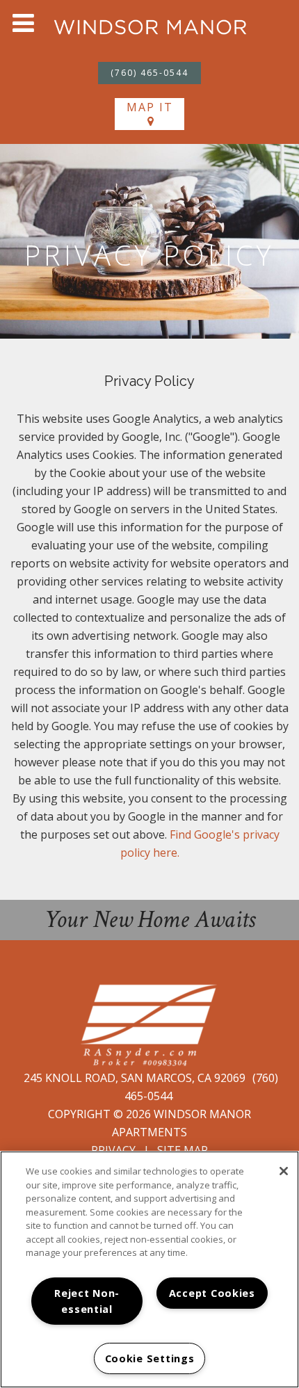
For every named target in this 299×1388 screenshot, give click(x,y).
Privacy (113, 1150)
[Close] (283, 1171)
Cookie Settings (150, 1358)
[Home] (150, 26)
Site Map (182, 1150)
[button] (23, 23)
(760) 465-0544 (149, 73)
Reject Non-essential (87, 1301)
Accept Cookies (212, 1293)
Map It (150, 107)
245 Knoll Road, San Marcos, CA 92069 (136, 1078)
